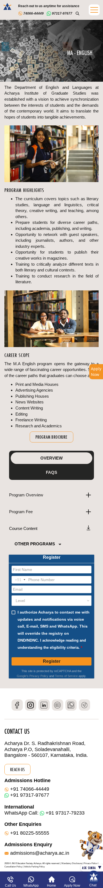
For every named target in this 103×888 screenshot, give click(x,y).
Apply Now (96, 371)
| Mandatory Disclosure (71, 863)
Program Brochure (51, 437)
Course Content (23, 528)
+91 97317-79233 (65, 813)
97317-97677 (61, 13)
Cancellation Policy (13, 866)
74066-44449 (33, 13)
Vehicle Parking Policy (34, 866)
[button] (94, 9)
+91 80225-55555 (29, 833)
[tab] (51, 458)
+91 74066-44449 (29, 789)
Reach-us (17, 769)
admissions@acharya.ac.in (39, 853)
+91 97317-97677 (29, 795)
